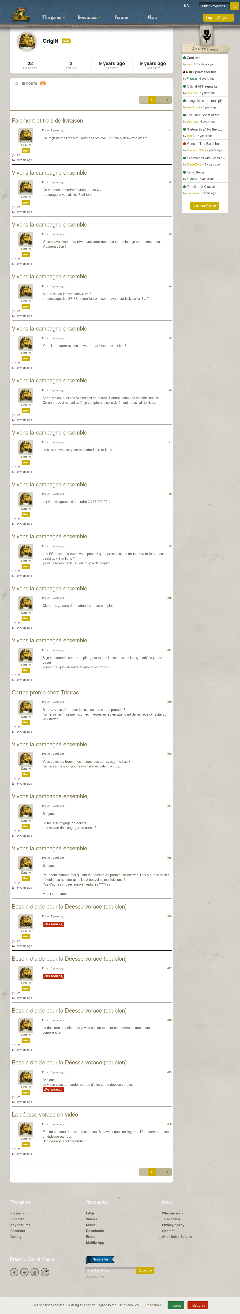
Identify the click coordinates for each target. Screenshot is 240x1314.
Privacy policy (173, 1224)
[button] (188, 6)
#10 (169, 598)
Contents (17, 1230)
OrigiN (25, 145)
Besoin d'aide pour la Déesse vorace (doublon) (69, 906)
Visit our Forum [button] (204, 205)
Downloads (95, 1230)
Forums (121, 17)
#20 (169, 1124)
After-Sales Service (177, 1236)
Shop (152, 17)
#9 (170, 546)
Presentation (20, 1213)
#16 (169, 916)
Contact (168, 1230)
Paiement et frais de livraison (47, 120)
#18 (169, 1020)
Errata (90, 1236)
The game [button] (52, 17)
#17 (169, 968)
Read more (154, 1304)
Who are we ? (173, 1213)
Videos (91, 1219)
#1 (170, 130)
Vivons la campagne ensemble (49, 172)
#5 (170, 338)
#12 (169, 702)
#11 (169, 650)
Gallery (16, 1236)
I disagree (198, 1305)
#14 (169, 806)
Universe (17, 1219)
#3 (170, 234)
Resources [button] (88, 17)
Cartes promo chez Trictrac (45, 692)
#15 (169, 857)
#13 (169, 753)
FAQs (90, 1213)
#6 (170, 390)
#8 (170, 494)
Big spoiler (53, 924)
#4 (170, 286)
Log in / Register (218, 17)
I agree (176, 1305)
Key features (20, 1224)
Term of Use (171, 1219)
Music (91, 1224)
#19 (169, 1072)
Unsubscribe (95, 1276)
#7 (170, 442)
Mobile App (95, 1242)
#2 (170, 182)
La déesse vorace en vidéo (45, 1114)
